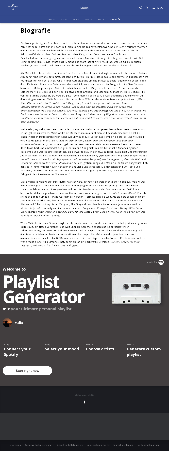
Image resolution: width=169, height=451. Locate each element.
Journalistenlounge (124, 445)
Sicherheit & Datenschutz (70, 445)
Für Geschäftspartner (148, 445)
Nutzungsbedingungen (98, 445)
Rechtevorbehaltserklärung (39, 445)
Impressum (15, 445)
